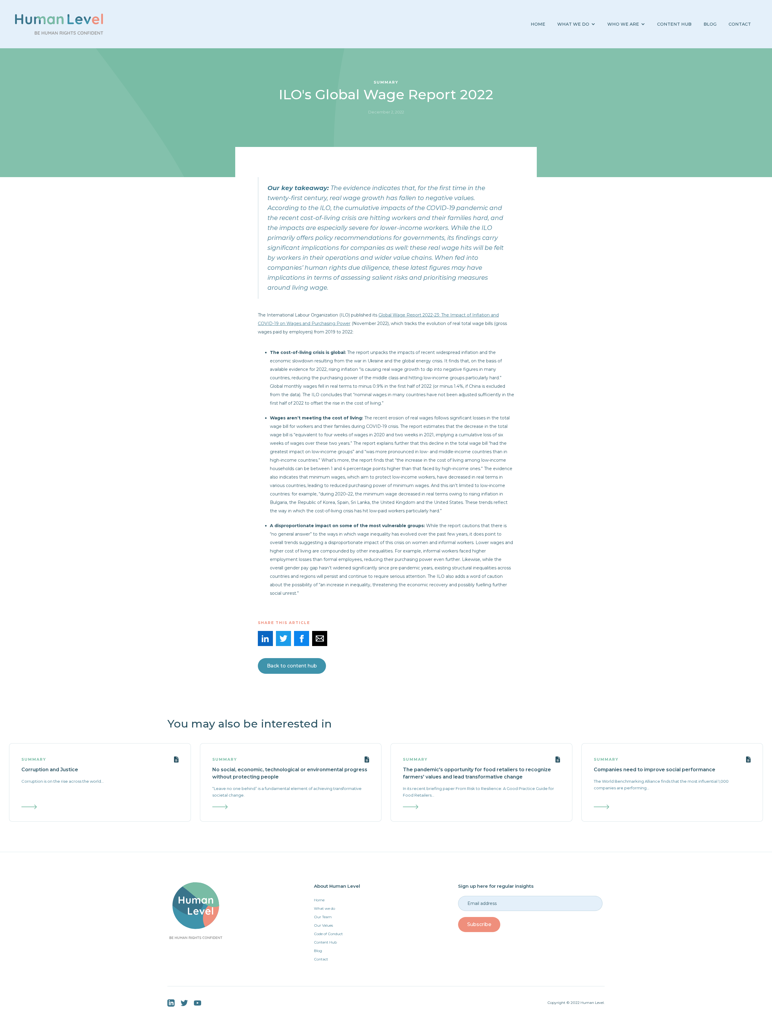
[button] (576, 24)
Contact (740, 24)
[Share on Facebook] (301, 638)
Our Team (323, 917)
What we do (324, 908)
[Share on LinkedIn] (265, 638)
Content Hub (674, 24)
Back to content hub (292, 666)
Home (538, 24)
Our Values (323, 925)
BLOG (710, 24)
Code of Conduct (328, 933)
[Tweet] (283, 638)
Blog (318, 950)
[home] (59, 24)
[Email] (319, 638)
